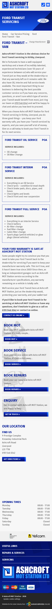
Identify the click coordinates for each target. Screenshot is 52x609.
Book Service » (13, 364)
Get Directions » (12, 459)
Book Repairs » (13, 389)
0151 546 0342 (21, 103)
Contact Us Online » (14, 315)
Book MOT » (11, 339)
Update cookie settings (11, 599)
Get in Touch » (12, 414)
